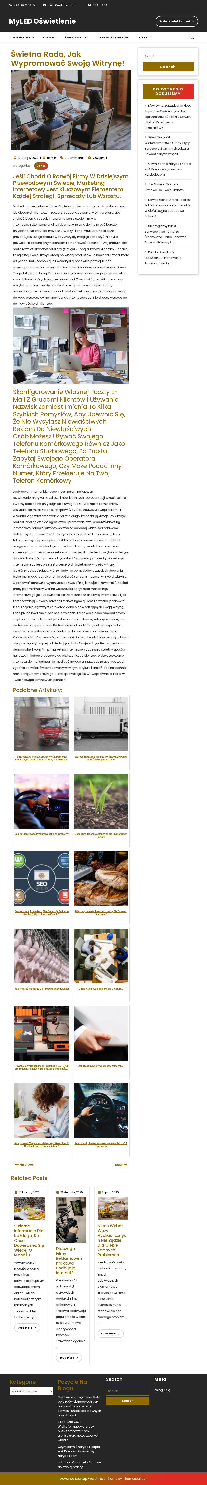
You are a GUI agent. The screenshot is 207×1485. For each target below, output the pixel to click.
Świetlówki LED (77, 37)
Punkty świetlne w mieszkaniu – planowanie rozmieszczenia (163, 257)
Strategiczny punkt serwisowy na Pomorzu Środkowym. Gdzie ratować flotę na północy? (165, 234)
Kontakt (144, 37)
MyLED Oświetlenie (42, 21)
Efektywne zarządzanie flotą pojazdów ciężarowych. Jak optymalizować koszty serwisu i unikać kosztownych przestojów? (168, 116)
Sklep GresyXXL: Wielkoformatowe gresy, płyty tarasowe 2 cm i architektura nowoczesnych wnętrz (167, 145)
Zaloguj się (162, 1390)
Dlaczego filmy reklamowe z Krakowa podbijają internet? (69, 1261)
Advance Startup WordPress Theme (88, 1478)
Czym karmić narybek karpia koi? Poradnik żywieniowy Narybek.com (168, 169)
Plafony (49, 37)
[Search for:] (168, 56)
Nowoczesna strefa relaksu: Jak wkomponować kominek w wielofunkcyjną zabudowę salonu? (168, 208)
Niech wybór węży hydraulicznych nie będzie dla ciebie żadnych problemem (112, 1240)
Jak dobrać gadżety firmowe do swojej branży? (164, 187)
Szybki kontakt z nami (173, 19)
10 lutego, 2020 (28, 158)
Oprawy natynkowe (113, 37)
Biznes (41, 166)
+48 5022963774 (22, 5)
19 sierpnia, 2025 (71, 1192)
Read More (23, 1326)
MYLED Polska (23, 37)
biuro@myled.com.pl (59, 5)
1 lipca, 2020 (110, 1192)
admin (51, 158)
